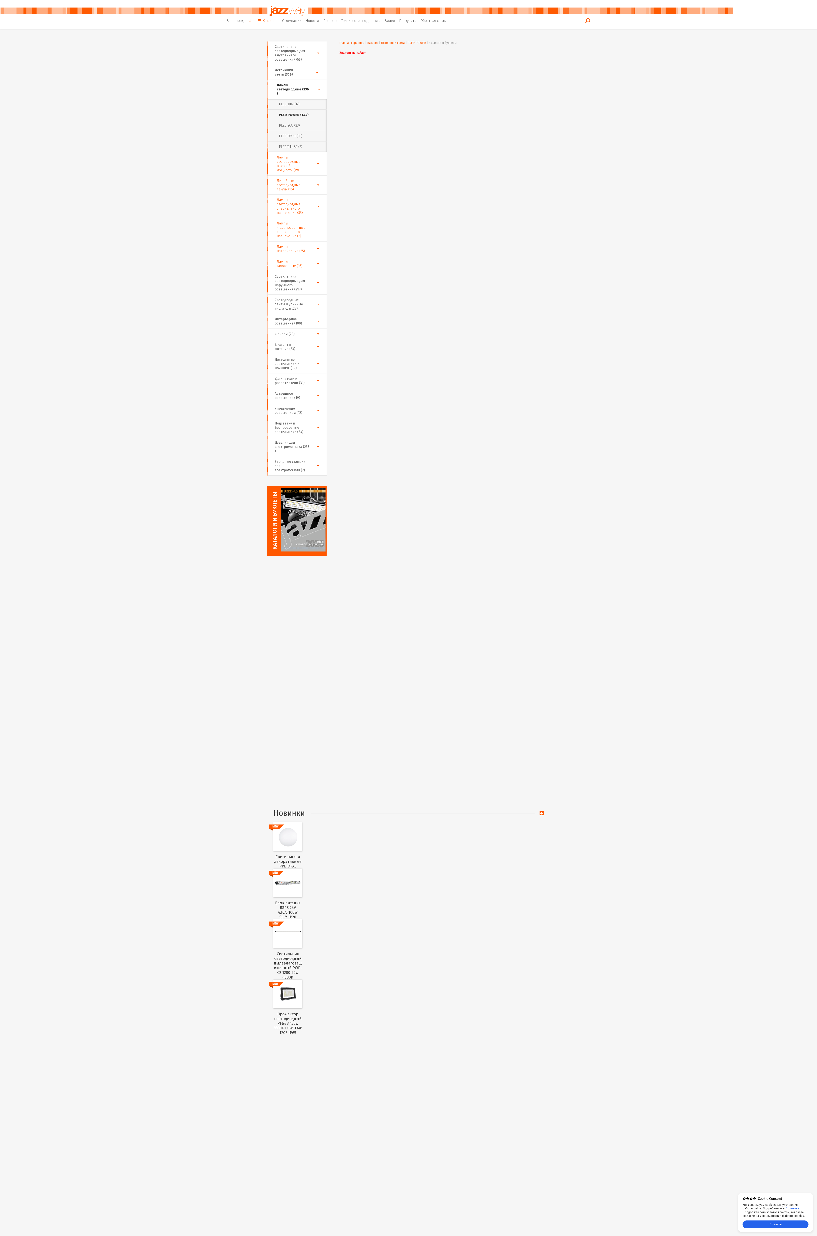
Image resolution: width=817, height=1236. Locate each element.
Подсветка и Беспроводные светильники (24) (289, 427)
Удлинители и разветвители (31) (289, 381)
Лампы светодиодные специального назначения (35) (290, 206)
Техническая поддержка (360, 21)
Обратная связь (433, 21)
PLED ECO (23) (289, 125)
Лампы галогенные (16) (289, 264)
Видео (390, 21)
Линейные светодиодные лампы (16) (288, 185)
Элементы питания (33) (285, 347)
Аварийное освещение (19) (287, 396)
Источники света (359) (284, 72)
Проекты (330, 21)
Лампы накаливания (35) (291, 249)
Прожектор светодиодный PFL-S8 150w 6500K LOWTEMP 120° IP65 (287, 1023)
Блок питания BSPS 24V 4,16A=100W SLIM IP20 (288, 910)
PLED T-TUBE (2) (290, 147)
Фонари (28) (284, 334)
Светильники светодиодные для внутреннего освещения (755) (290, 53)
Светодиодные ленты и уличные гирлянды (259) (289, 304)
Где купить (407, 21)
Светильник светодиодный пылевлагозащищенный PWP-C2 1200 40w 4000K (288, 966)
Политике (792, 1208)
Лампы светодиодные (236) (293, 89)
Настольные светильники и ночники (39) (287, 363)
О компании (291, 21)
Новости (312, 21)
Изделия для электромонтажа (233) (292, 446)
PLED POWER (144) (294, 115)
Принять (776, 1224)
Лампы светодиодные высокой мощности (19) (288, 163)
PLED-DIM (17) (289, 104)
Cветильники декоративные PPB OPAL (287, 861)
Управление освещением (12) (288, 410)
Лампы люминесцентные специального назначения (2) (291, 229)
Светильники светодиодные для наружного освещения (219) (290, 282)
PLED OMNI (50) (290, 136)
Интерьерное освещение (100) (288, 321)
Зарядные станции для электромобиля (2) (290, 466)
